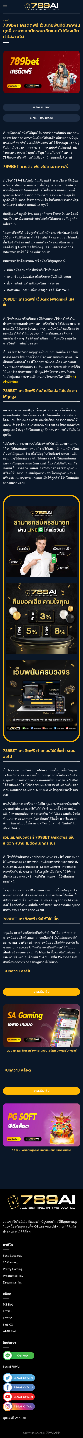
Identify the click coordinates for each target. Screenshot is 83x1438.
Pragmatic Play (13, 1275)
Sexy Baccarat (12, 1255)
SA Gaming (10, 1262)
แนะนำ (6, 20)
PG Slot (8, 1304)
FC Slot (8, 1311)
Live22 (7, 1318)
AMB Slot (9, 1331)
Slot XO (8, 1324)
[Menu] (5, 6)
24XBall (20, 1417)
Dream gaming (12, 1282)
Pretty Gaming (12, 1269)
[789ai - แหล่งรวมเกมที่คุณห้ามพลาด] (41, 6)
